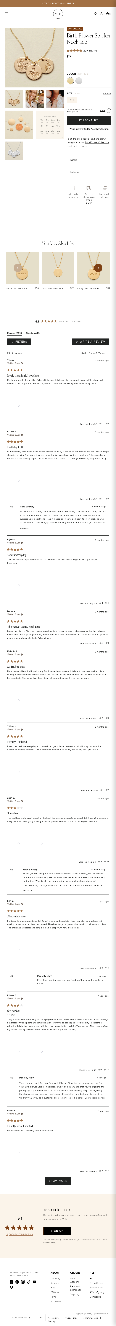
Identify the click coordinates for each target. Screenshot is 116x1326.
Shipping (74, 1294)
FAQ (92, 1278)
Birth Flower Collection (97, 142)
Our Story (55, 1278)
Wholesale (56, 1301)
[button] (18, 406)
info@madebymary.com (80, 1090)
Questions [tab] (33, 334)
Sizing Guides (96, 1283)
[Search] (95, 13)
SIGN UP (57, 1231)
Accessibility (53, 1318)
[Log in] (101, 13)
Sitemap (51, 1321)
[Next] (98, 268)
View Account (74, 1280)
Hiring (53, 1296)
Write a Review (94, 342)
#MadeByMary (97, 1292)
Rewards (55, 1283)
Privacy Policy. (49, 1242)
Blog (53, 1287)
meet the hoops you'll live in (58, 3)
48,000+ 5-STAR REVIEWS (19, 1234)
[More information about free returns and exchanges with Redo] (109, 110)
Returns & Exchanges (75, 1288)
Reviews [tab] (14, 334)
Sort (84, 353)
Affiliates (55, 1292)
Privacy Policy (71, 1318)
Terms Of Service (90, 1318)
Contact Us (95, 1296)
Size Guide (107, 94)
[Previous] (18, 268)
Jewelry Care (96, 1287)
